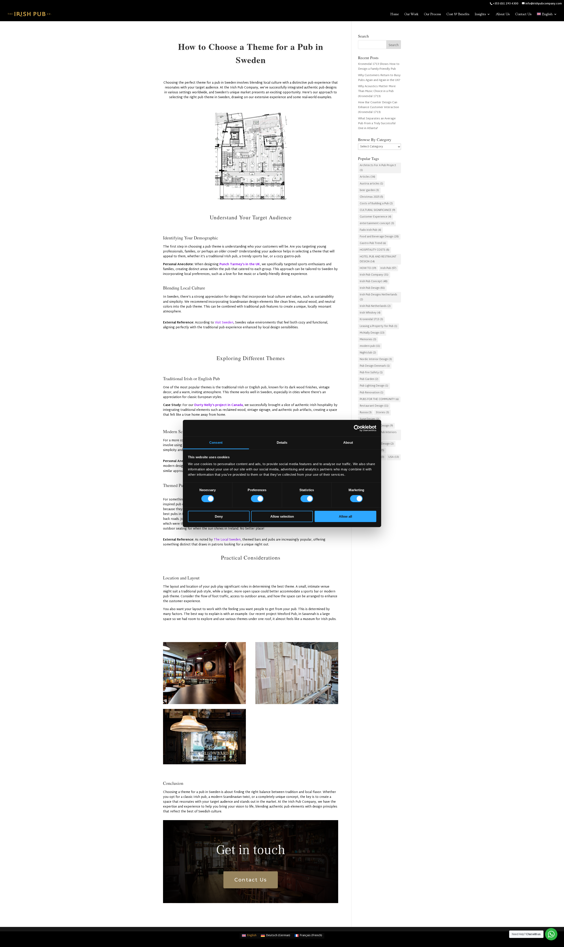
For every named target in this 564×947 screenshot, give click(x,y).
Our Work (411, 14)
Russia (366, 412)
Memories (368, 339)
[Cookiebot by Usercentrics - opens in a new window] (357, 428)
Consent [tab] (216, 442)
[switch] (257, 498)
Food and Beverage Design (379, 236)
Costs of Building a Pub (376, 203)
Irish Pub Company (374, 274)
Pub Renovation (371, 392)
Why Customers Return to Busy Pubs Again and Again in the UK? (379, 78)
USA (393, 457)
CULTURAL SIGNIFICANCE (377, 210)
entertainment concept (377, 223)
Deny (219, 516)
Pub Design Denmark (375, 366)
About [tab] (348, 442)
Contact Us (523, 14)
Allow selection (282, 516)
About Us (503, 14)
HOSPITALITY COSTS (374, 250)
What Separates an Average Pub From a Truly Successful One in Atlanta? (377, 123)
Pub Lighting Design (374, 385)
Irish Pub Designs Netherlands (378, 297)
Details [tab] (282, 442)
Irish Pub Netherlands (375, 306)
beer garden (369, 190)
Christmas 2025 (371, 197)
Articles (367, 177)
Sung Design (369, 419)
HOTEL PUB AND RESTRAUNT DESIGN (378, 259)
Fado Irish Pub (370, 230)
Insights (480, 14)
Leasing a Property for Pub (378, 326)
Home (394, 14)
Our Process (432, 14)
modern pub (370, 346)
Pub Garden (369, 379)
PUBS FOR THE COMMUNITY (379, 399)
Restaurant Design (374, 406)
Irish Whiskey (370, 312)
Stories (382, 412)
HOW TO (368, 268)
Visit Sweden (224, 322)
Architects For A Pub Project (378, 168)
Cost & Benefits (457, 14)
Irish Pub (388, 268)
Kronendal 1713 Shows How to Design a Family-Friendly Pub (378, 67)
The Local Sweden (227, 540)
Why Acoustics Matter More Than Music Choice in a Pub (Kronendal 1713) (377, 91)
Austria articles (371, 183)
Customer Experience (375, 216)
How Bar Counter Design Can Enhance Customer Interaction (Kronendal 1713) (378, 107)
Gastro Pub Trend (373, 243)
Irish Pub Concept (374, 281)
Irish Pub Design (372, 288)
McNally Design (372, 333)
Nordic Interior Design (376, 359)
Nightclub (368, 352)
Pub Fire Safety (371, 372)
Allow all (345, 516)
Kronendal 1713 (371, 319)
